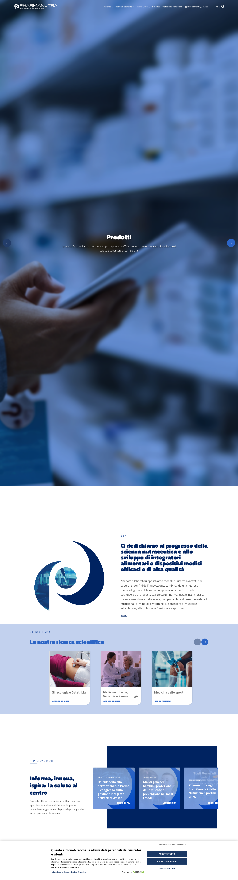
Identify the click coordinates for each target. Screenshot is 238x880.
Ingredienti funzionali (172, 6)
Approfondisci (60, 701)
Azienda (107, 6)
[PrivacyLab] (138, 872)
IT (215, 6)
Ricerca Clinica (142, 6)
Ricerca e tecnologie (124, 6)
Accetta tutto (167, 854)
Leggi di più (123, 802)
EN (218, 6)
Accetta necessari (167, 861)
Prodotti (156, 6)
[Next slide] (231, 243)
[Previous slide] (7, 243)
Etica (205, 6)
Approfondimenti (192, 6)
